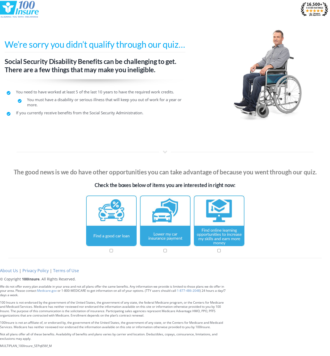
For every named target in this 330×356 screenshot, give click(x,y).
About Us (9, 270)
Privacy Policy (35, 270)
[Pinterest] (319, 294)
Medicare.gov (47, 290)
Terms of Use (66, 270)
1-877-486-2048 (188, 290)
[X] (307, 294)
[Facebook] (296, 294)
